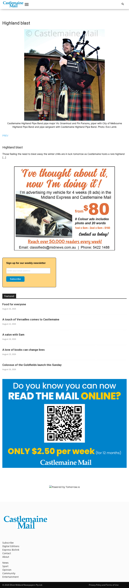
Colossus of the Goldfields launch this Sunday (31, 365)
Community (8, 573)
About (5, 556)
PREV (5, 135)
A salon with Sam (13, 334)
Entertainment (10, 576)
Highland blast (12, 147)
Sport (5, 566)
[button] (26, 4)
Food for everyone (14, 304)
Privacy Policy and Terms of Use (104, 584)
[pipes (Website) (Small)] (64, 119)
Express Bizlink (10, 549)
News (5, 562)
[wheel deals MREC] (64, 249)
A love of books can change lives (23, 349)
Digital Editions (10, 546)
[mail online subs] (64, 467)
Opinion (6, 569)
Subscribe (8, 542)
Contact (6, 553)
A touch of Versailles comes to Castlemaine (30, 319)
